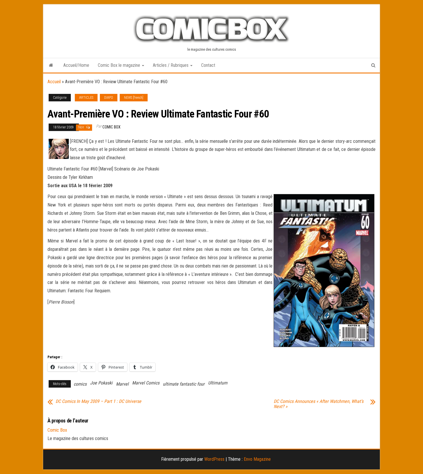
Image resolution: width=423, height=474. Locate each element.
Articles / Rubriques (171, 65)
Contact (208, 65)
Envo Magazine (257, 459)
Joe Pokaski (101, 383)
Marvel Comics (145, 383)
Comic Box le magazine (119, 65)
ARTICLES (86, 98)
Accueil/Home (76, 65)
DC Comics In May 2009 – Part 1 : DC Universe (98, 401)
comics (80, 384)
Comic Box (111, 127)
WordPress (214, 459)
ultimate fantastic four (184, 384)
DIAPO (108, 98)
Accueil (54, 81)
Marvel (122, 384)
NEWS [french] (133, 98)
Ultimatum (217, 383)
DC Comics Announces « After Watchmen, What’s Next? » (318, 404)
